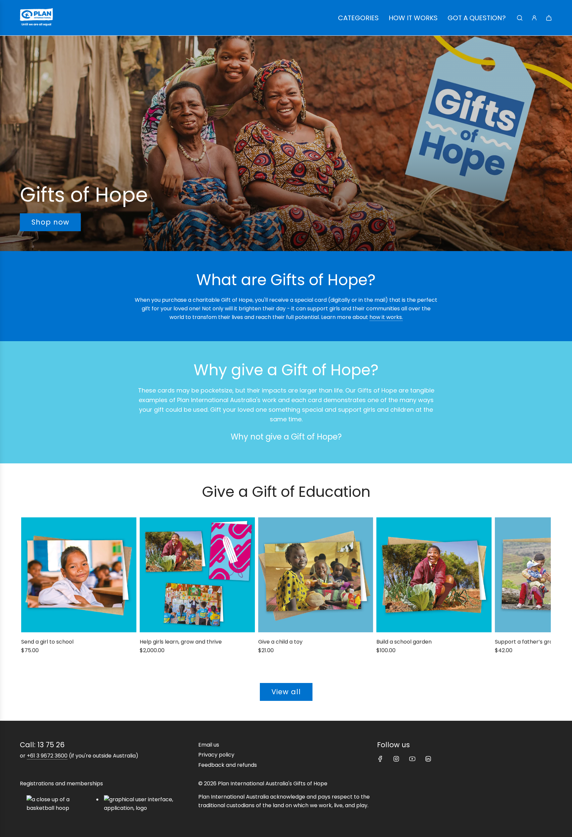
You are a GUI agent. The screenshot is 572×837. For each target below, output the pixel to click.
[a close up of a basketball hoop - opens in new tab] (61, 803)
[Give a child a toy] (315, 575)
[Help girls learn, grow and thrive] (197, 575)
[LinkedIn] (428, 759)
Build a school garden (404, 642)
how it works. (386, 317)
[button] (28, 590)
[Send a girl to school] (78, 575)
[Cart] (549, 18)
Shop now (50, 222)
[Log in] (534, 18)
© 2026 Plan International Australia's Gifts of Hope (262, 783)
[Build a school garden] (434, 575)
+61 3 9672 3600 (47, 755)
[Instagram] (396, 759)
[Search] (519, 18)
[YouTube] (412, 759)
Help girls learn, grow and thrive (181, 642)
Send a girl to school (47, 642)
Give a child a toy (280, 642)
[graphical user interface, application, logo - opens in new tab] (149, 803)
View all (286, 692)
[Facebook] (380, 759)
